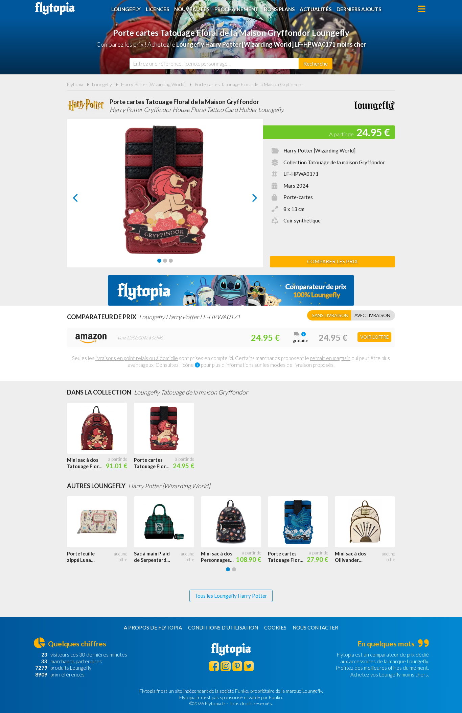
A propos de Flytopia (153, 627)
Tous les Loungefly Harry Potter (231, 596)
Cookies (275, 627)
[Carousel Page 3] (171, 261)
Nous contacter (315, 627)
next (247, 199)
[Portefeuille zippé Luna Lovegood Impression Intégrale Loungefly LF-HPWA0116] (100, 522)
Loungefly (126, 9)
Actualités (315, 9)
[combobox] (214, 63)
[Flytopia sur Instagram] (225, 666)
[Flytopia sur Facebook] (214, 666)
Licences (157, 9)
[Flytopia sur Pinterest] (237, 666)
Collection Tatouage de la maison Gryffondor (334, 162)
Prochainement (236, 9)
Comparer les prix (332, 261)
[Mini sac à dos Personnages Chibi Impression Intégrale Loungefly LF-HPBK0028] (234, 522)
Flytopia (55, 8)
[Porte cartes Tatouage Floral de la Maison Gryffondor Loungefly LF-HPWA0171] (167, 428)
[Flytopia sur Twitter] (249, 666)
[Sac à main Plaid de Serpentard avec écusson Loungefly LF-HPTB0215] (167, 522)
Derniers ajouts (359, 9)
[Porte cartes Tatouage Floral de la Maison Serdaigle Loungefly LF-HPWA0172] (301, 522)
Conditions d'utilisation (223, 627)
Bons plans (279, 9)
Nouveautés (191, 9)
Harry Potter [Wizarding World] (153, 84)
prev (83, 199)
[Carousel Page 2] (165, 261)
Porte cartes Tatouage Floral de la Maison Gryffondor (248, 84)
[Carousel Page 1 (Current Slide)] (159, 261)
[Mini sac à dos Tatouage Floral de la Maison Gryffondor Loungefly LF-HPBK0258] (100, 428)
